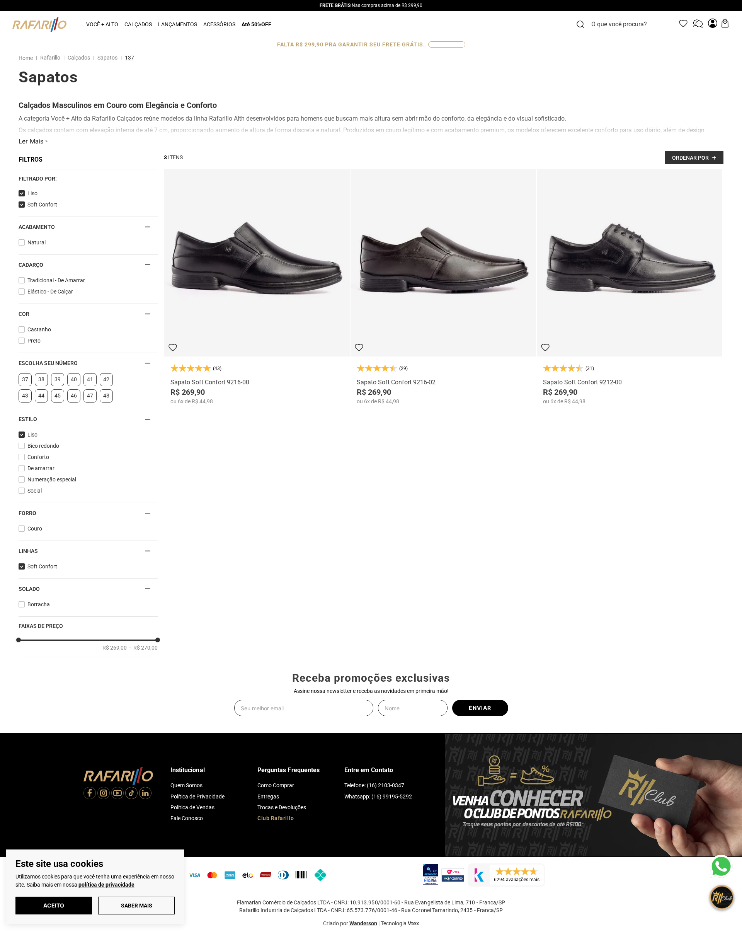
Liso (32, 193)
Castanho (39, 329)
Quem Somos (186, 785)
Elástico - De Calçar (50, 291)
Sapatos (107, 58)
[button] (88, 179)
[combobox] (630, 24)
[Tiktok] (131, 794)
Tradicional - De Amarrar (56, 280)
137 (129, 58)
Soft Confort (42, 204)
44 (41, 395)
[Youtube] (117, 794)
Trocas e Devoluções (281, 807)
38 (41, 379)
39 (57, 379)
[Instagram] (103, 794)
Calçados (79, 58)
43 (25, 395)
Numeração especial (51, 479)
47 (90, 395)
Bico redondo (43, 446)
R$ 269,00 (114, 648)
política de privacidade (106, 885)
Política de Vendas (192, 807)
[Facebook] (89, 794)
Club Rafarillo (275, 818)
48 (106, 395)
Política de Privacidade (197, 796)
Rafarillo (50, 58)
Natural (36, 242)
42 (106, 379)
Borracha (38, 604)
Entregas (268, 796)
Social (34, 491)
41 (90, 379)
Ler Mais (31, 141)
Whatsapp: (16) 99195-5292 (378, 796)
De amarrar (40, 468)
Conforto (38, 457)
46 (74, 395)
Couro (34, 528)
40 (74, 379)
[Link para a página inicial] (27, 58)
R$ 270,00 (143, 648)
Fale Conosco (186, 818)
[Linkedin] (145, 794)
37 (25, 379)
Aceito (53, 905)
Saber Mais (136, 905)
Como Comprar (275, 785)
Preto (34, 341)
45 (57, 395)
